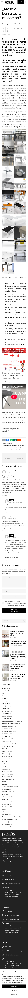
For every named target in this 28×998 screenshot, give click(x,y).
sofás (3, 809)
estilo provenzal (6, 751)
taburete (10, 450)
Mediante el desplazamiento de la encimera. (15, 324)
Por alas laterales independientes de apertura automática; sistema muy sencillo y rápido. (15, 287)
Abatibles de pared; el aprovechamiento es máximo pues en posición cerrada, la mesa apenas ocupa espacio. (15, 341)
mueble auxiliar (6, 772)
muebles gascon (6, 779)
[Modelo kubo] (20, 160)
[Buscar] (24, 621)
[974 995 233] (3, 947)
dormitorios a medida (8, 744)
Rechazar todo (14, 995)
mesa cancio (21, 446)
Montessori (5, 769)
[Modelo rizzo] (8, 232)
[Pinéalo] (18, 28)
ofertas (4, 782)
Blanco (4, 696)
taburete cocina (17, 450)
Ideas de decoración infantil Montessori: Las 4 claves (17, 666)
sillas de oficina (6, 802)
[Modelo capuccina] (20, 135)
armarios (4, 691)
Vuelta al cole (6, 824)
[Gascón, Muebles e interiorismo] (9, 2)
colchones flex (6, 716)
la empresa (5, 759)
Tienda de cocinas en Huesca (10, 817)
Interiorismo (5, 756)
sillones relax (5, 804)
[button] (26, 2)
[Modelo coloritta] (8, 147)
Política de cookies (18, 982)
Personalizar (14, 990)
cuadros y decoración (8, 726)
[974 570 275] (3, 876)
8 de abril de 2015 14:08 (14, 537)
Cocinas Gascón (6, 711)
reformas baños (6, 797)
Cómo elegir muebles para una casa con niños (17, 633)
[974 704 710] (3, 911)
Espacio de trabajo (7, 746)
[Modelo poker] (8, 220)
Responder (4, 495)
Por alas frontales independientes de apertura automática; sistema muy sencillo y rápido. (15, 298)
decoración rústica (7, 734)
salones (4, 799)
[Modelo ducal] (20, 147)
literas (4, 761)
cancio (15, 446)
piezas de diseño (7, 792)
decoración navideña (8, 731)
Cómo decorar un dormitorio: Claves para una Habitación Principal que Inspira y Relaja (18, 655)
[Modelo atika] (8, 135)
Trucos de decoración (8, 819)
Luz (3, 766)
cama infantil (6, 703)
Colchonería (5, 714)
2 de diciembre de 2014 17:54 (16, 502)
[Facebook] (3, 852)
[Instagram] (6, 852)
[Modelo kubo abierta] (8, 172)
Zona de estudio (6, 827)
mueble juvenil (6, 777)
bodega (4, 698)
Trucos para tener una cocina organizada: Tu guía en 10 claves (18, 643)
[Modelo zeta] (20, 244)
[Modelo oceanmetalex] (8, 196)
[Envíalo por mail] (4, 28)
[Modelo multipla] (20, 172)
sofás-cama (5, 812)
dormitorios (5, 741)
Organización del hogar (8, 787)
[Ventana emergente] (2, 2)
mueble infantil (6, 774)
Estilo (3, 749)
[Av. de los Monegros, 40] (3, 915)
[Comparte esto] (7, 28)
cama (3, 701)
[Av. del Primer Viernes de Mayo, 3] (3, 951)
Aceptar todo (14, 986)
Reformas (5, 794)
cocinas (9, 35)
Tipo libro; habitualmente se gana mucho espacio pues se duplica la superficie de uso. (15, 331)
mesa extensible (13, 448)
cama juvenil (5, 706)
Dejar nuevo (20, 466)
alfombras (5, 688)
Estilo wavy (5, 754)
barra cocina (10, 446)
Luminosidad (5, 764)
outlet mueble (6, 789)
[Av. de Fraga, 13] (3, 880)
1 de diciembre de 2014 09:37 (13, 473)
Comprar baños (6, 719)
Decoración (5, 729)
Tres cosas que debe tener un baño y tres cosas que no (17, 676)
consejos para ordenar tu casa (10, 721)
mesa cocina (5, 448)
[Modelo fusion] (8, 160)
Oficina (4, 784)
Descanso (4, 736)
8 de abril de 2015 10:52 (12, 519)
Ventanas (4, 822)
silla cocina (5, 450)
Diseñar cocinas (6, 739)
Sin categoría (6, 807)
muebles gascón (22, 448)
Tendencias (5, 814)
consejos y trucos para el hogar (11, 724)
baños (3, 693)
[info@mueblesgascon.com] (3, 884)
